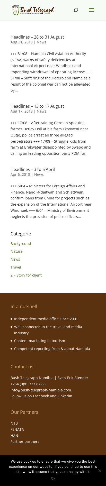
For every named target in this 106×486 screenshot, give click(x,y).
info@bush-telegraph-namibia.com (41, 390)
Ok (53, 478)
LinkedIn (65, 395)
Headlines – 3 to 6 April (33, 169)
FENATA (17, 429)
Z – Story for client (26, 275)
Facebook (41, 395)
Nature (17, 251)
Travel (16, 267)
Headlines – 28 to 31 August (37, 37)
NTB (14, 423)
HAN (14, 435)
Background (21, 243)
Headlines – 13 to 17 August (37, 106)
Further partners (25, 441)
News (41, 42)
